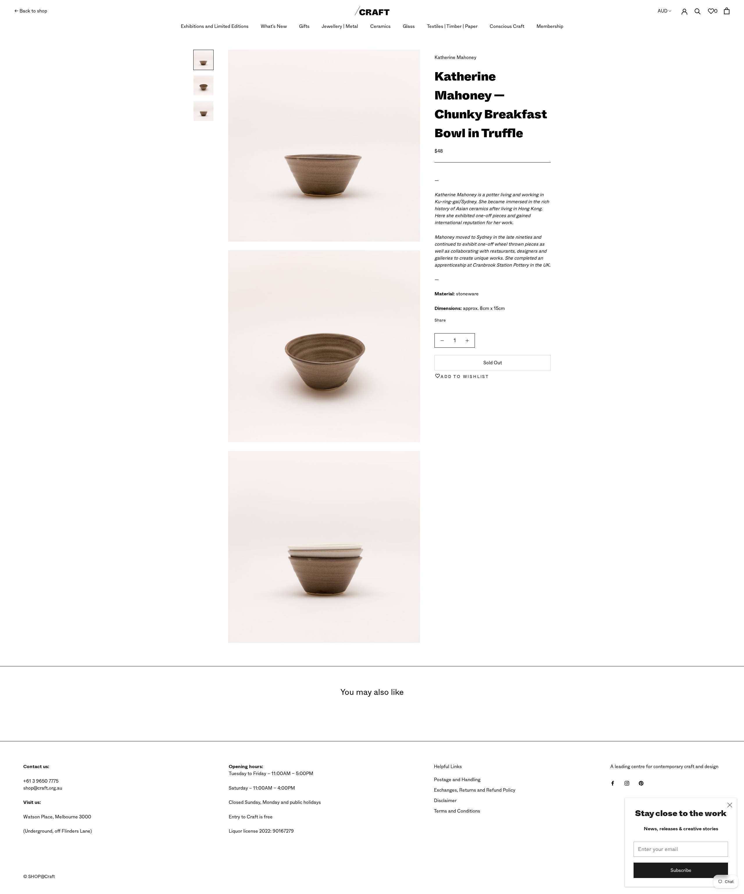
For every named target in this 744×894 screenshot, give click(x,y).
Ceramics (380, 26)
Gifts (304, 26)
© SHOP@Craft (39, 876)
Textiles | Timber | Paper (452, 26)
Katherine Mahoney (455, 57)
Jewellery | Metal (340, 26)
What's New (274, 26)
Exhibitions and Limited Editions (214, 26)
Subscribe (680, 870)
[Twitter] (459, 318)
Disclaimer (445, 800)
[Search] (698, 11)
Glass (409, 26)
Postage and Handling (457, 779)
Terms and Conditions (457, 811)
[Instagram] (627, 782)
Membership (549, 26)
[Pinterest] (466, 318)
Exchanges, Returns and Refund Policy (474, 790)
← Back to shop (31, 11)
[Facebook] (451, 318)
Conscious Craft (507, 26)
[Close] (729, 805)
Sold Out (492, 362)
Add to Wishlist (465, 376)
